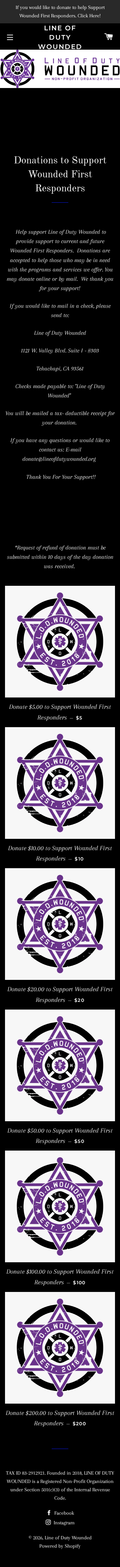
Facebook (63, 1513)
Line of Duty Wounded (60, 37)
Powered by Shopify (60, 1546)
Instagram (63, 1523)
